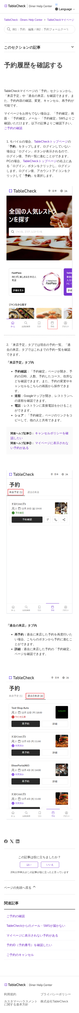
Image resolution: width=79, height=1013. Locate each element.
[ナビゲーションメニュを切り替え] (56, 4)
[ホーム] (28, 7)
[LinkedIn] (17, 841)
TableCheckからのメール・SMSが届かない (35, 925)
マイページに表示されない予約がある (32, 935)
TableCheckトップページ (51, 141)
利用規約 (10, 994)
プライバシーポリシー (56, 994)
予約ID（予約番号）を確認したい (29, 945)
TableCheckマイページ (60, 19)
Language (65, 9)
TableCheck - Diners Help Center (23, 19)
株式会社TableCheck (54, 1001)
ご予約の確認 (13, 128)
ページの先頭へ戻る (18, 887)
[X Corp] (12, 841)
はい (29, 864)
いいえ (50, 864)
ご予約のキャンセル (20, 954)
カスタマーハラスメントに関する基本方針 (20, 1003)
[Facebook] (6, 841)
